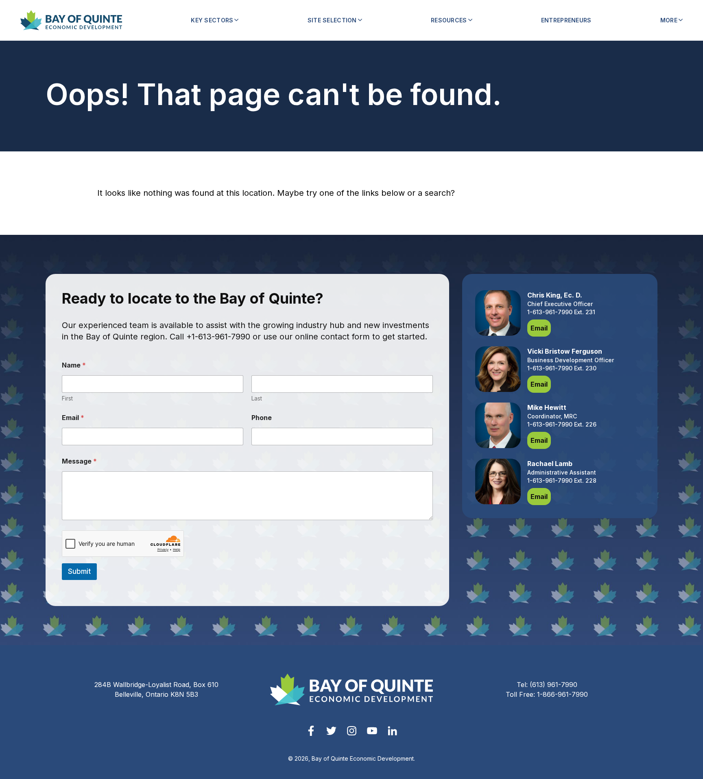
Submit (79, 571)
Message (79, 461)
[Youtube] (372, 731)
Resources (449, 20)
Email (73, 418)
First (67, 398)
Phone (261, 418)
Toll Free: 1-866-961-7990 (547, 694)
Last (256, 398)
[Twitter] (331, 731)
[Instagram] (352, 731)
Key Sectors (212, 20)
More (668, 20)
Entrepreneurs (566, 20)
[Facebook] (311, 731)
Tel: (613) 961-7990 (547, 685)
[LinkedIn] (392, 731)
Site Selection (332, 20)
